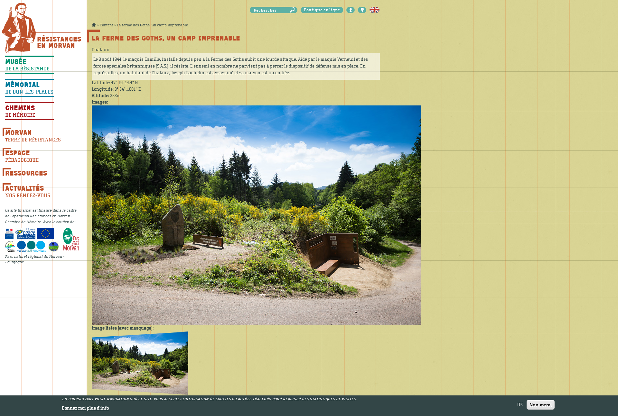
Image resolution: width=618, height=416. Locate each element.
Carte (362, 10)
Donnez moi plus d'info (85, 408)
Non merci (540, 404)
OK (520, 404)
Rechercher (293, 10)
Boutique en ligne (322, 10)
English (374, 10)
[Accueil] (19, 28)
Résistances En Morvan (58, 42)
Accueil (94, 25)
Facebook (350, 10)
